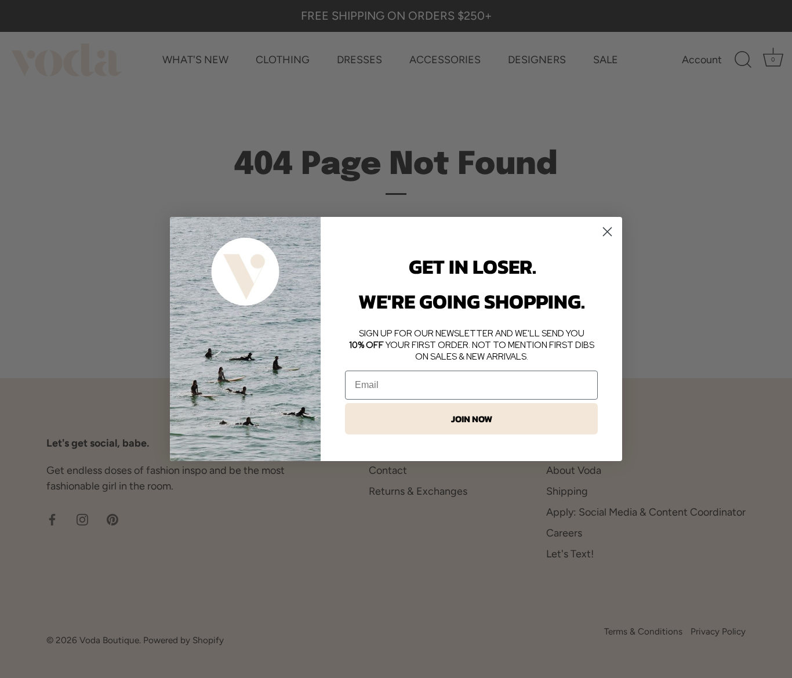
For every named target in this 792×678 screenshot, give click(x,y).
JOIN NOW (471, 419)
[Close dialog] (607, 232)
